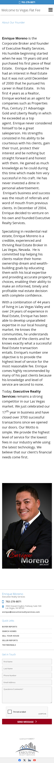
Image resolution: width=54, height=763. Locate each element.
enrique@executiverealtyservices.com (21, 612)
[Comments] (27, 703)
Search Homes (9, 631)
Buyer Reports (9, 626)
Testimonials (9, 645)
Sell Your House (10, 635)
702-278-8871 (27, 2)
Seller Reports (10, 640)
